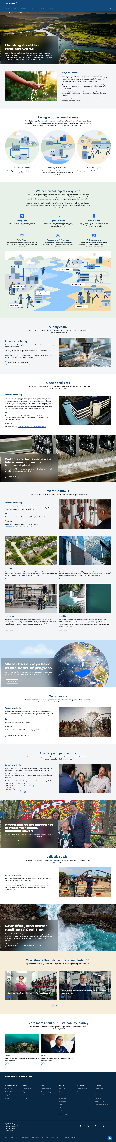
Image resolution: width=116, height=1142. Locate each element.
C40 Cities (9, 788)
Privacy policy (13, 1137)
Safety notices (54, 1137)
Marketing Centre (99, 1101)
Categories (8, 1095)
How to (25, 1098)
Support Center (27, 1092)
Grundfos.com (99, 1088)
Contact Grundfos (64, 1137)
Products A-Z (8, 1092)
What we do (62, 1095)
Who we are (62, 1088)
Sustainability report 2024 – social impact (37, 730)
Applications (8, 1088)
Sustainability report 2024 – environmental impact (32, 427)
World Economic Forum (12, 790)
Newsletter (74, 1137)
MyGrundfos (98, 1092)
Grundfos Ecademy (46, 1088)
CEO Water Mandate (23, 784)
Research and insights (47, 1092)
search (110, 8)
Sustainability (62, 1101)
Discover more (9, 579)
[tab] (57, 1006)
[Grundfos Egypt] (5, 13)
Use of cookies (45, 1137)
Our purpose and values (65, 1092)
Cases (60, 1107)
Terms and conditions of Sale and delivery (29, 1137)
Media (60, 1111)
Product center (99, 1098)
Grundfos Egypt (63, 1114)
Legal (6, 1137)
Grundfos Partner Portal (101, 1104)
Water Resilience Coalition (25, 786)
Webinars (43, 1095)
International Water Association (15, 792)
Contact (79, 1092)
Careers (61, 1104)
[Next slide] (63, 1005)
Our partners (62, 1098)
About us (61, 1085)
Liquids (7, 1098)
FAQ (24, 1095)
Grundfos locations (82, 1088)
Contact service (27, 1088)
